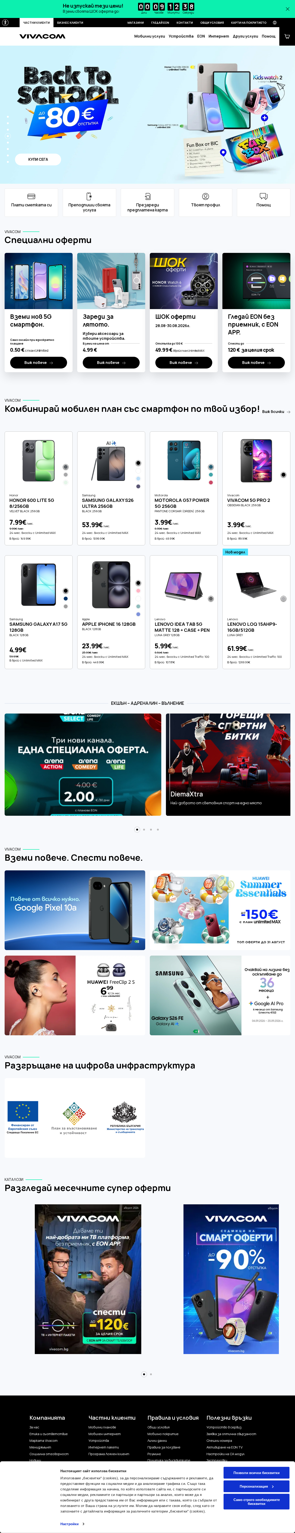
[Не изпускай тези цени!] (147, 9)
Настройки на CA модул (225, 1454)
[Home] (42, 36)
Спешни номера (219, 1441)
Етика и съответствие (49, 1434)
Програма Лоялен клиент (108, 1454)
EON (201, 36)
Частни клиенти (36, 23)
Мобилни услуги (149, 36)
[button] (8, 117)
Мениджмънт (40, 1447)
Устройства (181, 36)
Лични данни (157, 1441)
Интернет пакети (103, 1447)
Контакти (185, 23)
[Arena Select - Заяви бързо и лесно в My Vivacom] (83, 765)
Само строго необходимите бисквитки (256, 1502)
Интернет (219, 36)
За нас (34, 1427)
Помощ (269, 36)
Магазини (135, 23)
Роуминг (154, 1454)
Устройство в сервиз (224, 1427)
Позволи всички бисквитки (256, 1473)
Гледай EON (160, 23)
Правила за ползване (164, 1447)
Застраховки (216, 1460)
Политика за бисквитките (169, 1460)
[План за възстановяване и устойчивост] (75, 1118)
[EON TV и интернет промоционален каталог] (88, 1282)
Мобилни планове (102, 1427)
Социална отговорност (49, 1454)
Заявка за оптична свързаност (231, 1434)
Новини (35, 1460)
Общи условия (212, 23)
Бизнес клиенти (70, 23)
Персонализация (254, 1486)
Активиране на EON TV (224, 1447)
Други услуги (245, 36)
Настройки (69, 1524)
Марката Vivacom (44, 1441)
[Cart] (287, 36)
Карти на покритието (248, 23)
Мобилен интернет (104, 1434)
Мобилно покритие (163, 1434)
